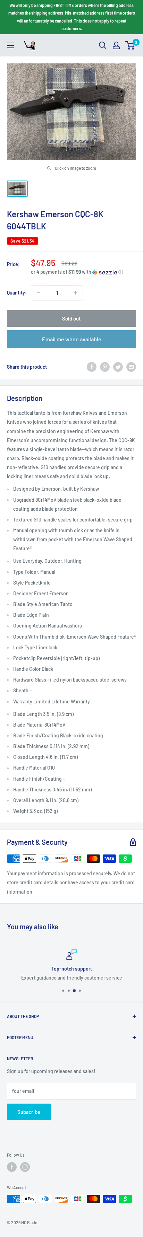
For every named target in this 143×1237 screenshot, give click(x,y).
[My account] (116, 45)
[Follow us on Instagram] (25, 1167)
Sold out (71, 318)
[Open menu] (10, 45)
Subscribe (28, 1112)
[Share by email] (131, 367)
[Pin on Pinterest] (105, 367)
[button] (83, 272)
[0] (130, 45)
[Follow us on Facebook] (12, 1167)
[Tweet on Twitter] (118, 367)
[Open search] (103, 45)
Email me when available (71, 339)
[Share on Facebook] (91, 367)
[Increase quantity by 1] (75, 293)
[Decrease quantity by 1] (38, 293)
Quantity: (17, 293)
